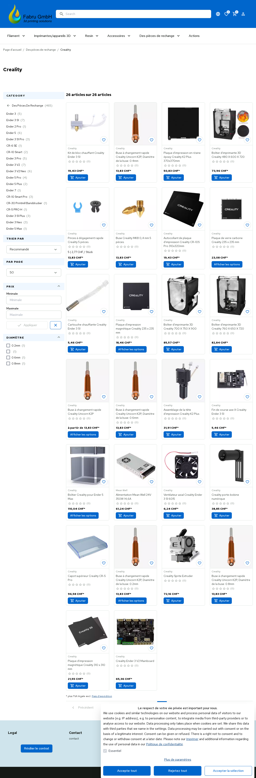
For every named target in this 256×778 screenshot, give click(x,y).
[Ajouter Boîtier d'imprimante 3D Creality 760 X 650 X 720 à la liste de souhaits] (247, 311)
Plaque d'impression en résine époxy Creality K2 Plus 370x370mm (182, 157)
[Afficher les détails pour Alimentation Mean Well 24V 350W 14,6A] (135, 465)
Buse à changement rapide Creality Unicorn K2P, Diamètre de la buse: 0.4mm (135, 157)
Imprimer (192, 739)
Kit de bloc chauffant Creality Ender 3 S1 (86, 155)
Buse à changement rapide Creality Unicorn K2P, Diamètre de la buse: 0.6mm (135, 414)
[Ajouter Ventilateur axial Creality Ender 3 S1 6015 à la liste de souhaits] (199, 481)
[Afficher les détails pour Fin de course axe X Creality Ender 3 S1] (231, 380)
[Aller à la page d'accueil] (30, 14)
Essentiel (114, 751)
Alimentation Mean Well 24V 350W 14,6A (133, 497)
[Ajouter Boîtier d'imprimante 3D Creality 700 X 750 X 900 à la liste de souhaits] (199, 311)
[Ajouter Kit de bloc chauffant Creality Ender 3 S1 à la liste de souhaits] (103, 139)
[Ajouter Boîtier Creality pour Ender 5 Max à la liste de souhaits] (103, 481)
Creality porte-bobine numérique (225, 497)
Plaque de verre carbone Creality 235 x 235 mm (227, 240)
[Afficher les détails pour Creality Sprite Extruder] (183, 546)
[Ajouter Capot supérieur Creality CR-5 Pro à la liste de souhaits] (103, 563)
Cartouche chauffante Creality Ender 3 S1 (87, 326)
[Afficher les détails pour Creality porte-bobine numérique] (231, 465)
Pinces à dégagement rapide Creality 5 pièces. (85, 240)
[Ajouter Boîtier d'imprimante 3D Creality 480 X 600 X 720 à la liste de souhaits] (247, 139)
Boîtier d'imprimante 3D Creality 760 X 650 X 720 (228, 326)
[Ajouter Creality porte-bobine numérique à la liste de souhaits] (247, 481)
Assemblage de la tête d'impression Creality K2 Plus (181, 412)
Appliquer (30, 325)
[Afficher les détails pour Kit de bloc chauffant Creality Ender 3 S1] (87, 124)
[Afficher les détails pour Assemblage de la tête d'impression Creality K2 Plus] (183, 380)
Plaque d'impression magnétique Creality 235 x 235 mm (135, 328)
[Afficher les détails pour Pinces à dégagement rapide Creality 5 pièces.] (87, 209)
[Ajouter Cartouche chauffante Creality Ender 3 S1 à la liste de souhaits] (103, 311)
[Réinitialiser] (55, 325)
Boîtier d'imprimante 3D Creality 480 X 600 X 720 (228, 155)
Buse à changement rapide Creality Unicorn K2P (84, 412)
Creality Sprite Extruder (178, 576)
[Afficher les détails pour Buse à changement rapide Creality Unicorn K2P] (87, 380)
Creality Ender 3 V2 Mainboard (135, 661)
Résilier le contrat (36, 748)
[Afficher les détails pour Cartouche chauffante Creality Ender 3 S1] (87, 295)
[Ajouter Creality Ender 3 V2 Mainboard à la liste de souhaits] (151, 648)
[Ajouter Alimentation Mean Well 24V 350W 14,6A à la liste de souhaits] (151, 481)
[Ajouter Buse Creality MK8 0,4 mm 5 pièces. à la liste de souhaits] (151, 225)
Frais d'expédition (102, 696)
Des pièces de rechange (41, 49)
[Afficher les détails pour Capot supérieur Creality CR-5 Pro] (87, 546)
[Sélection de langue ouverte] (218, 14)
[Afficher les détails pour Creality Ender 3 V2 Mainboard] (135, 632)
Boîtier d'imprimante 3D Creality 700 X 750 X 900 (180, 326)
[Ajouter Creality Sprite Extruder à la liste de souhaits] (199, 563)
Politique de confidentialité (164, 744)
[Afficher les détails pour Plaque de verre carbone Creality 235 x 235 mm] (231, 209)
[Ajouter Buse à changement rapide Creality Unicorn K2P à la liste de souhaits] (151, 139)
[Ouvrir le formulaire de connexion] (243, 14)
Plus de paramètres (177, 759)
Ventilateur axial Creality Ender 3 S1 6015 (183, 497)
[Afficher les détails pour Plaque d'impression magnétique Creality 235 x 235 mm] (135, 295)
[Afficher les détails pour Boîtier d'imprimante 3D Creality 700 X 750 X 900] (183, 295)
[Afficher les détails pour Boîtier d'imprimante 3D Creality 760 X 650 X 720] (231, 295)
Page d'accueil (12, 49)
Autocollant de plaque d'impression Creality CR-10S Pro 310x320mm (182, 242)
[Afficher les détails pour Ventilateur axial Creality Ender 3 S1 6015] (183, 465)
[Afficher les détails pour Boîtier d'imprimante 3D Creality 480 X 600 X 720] (231, 124)
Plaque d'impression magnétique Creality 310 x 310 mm (86, 665)
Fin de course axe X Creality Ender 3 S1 (229, 412)
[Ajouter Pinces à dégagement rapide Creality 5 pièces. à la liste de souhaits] (103, 225)
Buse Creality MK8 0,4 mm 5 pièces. (133, 240)
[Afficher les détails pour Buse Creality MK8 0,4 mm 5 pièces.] (135, 209)
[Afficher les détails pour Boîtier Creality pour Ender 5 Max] (87, 465)
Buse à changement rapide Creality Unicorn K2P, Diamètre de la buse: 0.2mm (135, 580)
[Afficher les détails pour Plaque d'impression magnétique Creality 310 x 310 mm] (87, 632)
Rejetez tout (177, 771)
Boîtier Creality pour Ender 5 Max (85, 497)
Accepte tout (127, 771)
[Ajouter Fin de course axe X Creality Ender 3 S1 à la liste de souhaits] (247, 396)
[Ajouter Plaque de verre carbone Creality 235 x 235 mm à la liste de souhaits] (247, 225)
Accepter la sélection (228, 771)
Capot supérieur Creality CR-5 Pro (87, 578)
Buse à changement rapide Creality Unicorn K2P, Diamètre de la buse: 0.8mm (231, 580)
